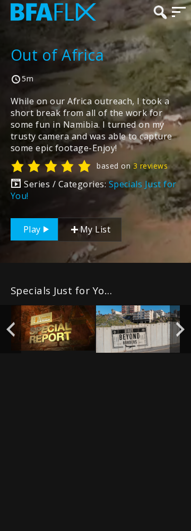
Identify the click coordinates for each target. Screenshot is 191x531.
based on (132, 166)
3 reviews (150, 166)
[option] (53, 328)
